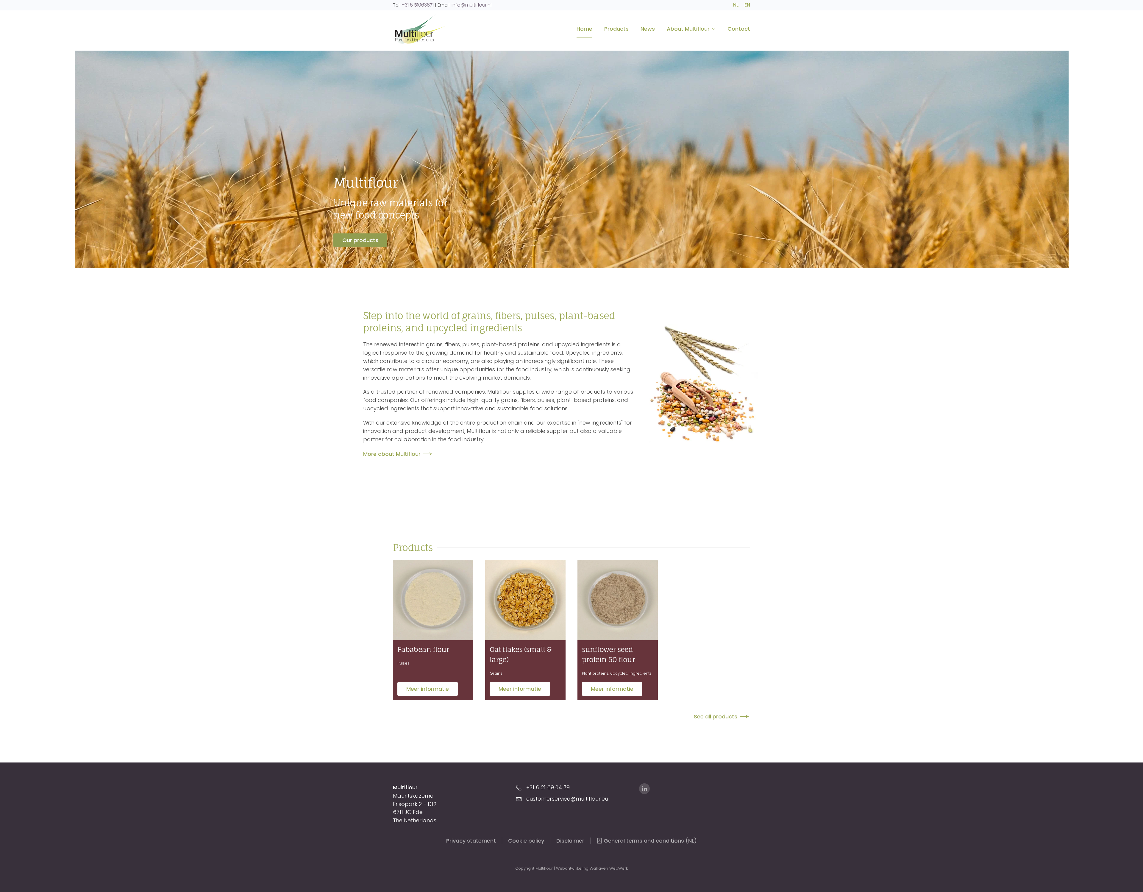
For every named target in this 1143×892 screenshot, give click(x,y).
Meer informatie (427, 689)
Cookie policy (526, 840)
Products (616, 28)
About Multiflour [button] (688, 28)
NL (735, 4)
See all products (715, 716)
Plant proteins (595, 673)
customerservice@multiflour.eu (567, 798)
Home (584, 28)
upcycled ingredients (631, 673)
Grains (496, 673)
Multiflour (365, 183)
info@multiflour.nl (471, 4)
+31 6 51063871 (418, 4)
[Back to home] (419, 29)
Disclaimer (570, 840)
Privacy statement (471, 840)
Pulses (403, 663)
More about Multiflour (392, 454)
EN (747, 4)
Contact (738, 28)
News (648, 28)
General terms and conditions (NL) (650, 840)
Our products (360, 240)
